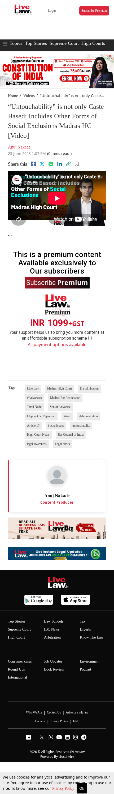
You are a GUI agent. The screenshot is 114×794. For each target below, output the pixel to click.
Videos (29, 96)
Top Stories (36, 43)
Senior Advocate (60, 407)
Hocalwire (66, 757)
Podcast (85, 669)
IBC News (51, 629)
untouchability (81, 425)
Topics (16, 43)
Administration (88, 416)
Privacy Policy (63, 789)
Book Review (54, 669)
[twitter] (42, 164)
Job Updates (53, 661)
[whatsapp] (51, 164)
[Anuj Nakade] (57, 476)
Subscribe (57, 282)
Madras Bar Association (65, 398)
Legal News (62, 444)
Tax (82, 621)
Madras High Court (59, 388)
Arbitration (52, 637)
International (17, 677)
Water (67, 416)
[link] (68, 164)
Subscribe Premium (94, 11)
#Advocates (34, 398)
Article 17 (33, 425)
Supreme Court (64, 43)
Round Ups (16, 669)
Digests (85, 629)
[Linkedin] (59, 164)
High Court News (38, 434)
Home (13, 96)
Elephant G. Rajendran (41, 416)
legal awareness (37, 444)
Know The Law (91, 637)
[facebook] (33, 164)
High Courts (93, 43)
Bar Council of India (71, 434)
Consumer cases (20, 661)
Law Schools (53, 621)
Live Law (33, 388)
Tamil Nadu (34, 407)
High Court (16, 637)
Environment (89, 661)
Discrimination (89, 388)
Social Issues (56, 425)
